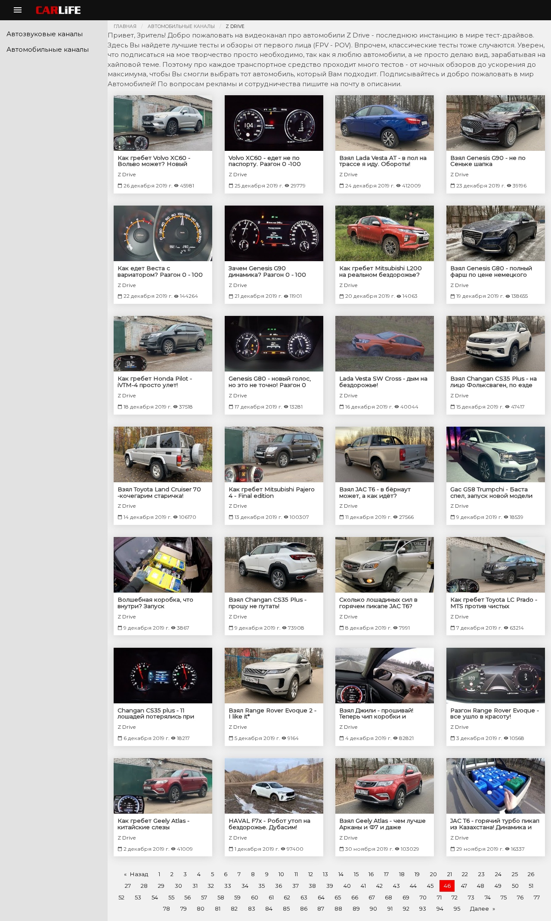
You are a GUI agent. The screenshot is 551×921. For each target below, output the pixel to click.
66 (354, 897)
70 (423, 897)
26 (531, 874)
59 (237, 897)
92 (406, 908)
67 (371, 897)
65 (337, 897)
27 (128, 885)
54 (155, 897)
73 (471, 897)
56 (187, 897)
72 (455, 897)
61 (271, 897)
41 (363, 885)
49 (498, 885)
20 (433, 874)
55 (171, 897)
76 (520, 897)
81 (217, 908)
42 (379, 885)
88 (338, 908)
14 (341, 874)
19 (417, 874)
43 (396, 885)
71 (439, 897)
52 (121, 897)
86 (303, 908)
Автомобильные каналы (181, 26)
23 (481, 874)
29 (161, 885)
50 (515, 885)
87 (320, 908)
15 (356, 874)
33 (227, 885)
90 (373, 908)
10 (281, 874)
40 (347, 885)
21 (449, 874)
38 (312, 885)
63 (303, 897)
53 (138, 897)
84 (268, 908)
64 (321, 897)
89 (356, 908)
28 (144, 885)
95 (457, 908)
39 (329, 885)
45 (430, 885)
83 (251, 908)
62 (287, 897)
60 (254, 897)
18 (402, 874)
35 (261, 885)
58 (220, 897)
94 (439, 908)
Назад (139, 874)
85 (286, 908)
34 (244, 885)
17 (386, 874)
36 (278, 885)
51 (531, 885)
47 (464, 885)
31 (195, 885)
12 (310, 874)
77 (537, 897)
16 (371, 874)
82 (234, 908)
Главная (125, 26)
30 (178, 885)
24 (498, 874)
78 (166, 908)
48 (480, 885)
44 (413, 885)
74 (488, 897)
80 (200, 908)
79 (183, 908)
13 (325, 874)
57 (204, 897)
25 (515, 874)
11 (296, 874)
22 (465, 874)
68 (388, 897)
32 (210, 885)
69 (405, 897)
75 (504, 897)
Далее (479, 908)
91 (390, 908)
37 (295, 885)
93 (422, 908)
